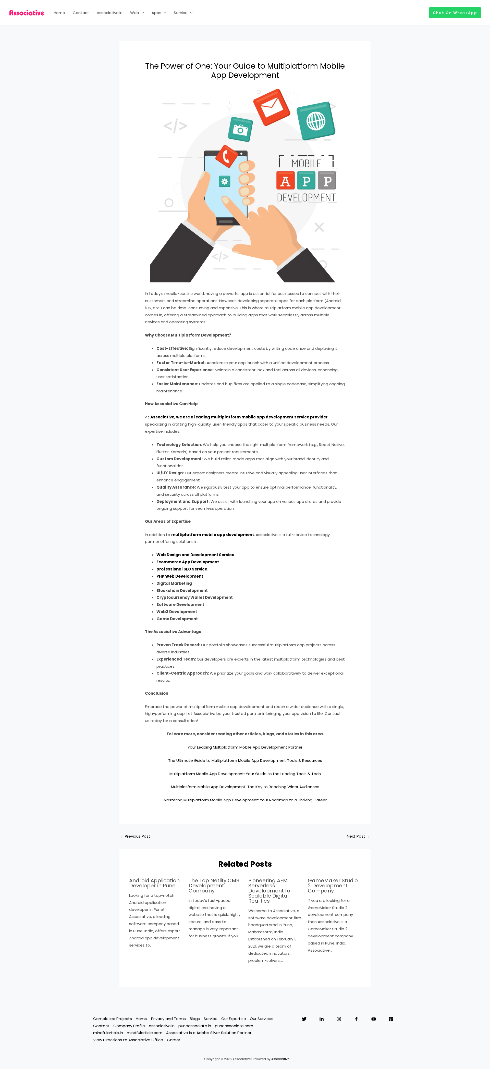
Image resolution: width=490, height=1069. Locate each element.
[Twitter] (304, 1019)
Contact (81, 12)
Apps (156, 12)
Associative (280, 1059)
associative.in (109, 12)
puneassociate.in (194, 1025)
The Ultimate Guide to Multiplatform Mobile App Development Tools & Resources (245, 760)
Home (59, 12)
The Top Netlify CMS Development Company (214, 885)
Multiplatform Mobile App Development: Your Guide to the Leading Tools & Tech (245, 773)
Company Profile (129, 1025)
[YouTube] (373, 1019)
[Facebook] (356, 1019)
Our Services (261, 1018)
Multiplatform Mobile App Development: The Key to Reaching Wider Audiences (245, 786)
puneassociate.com (234, 1025)
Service (181, 12)
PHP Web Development (179, 576)
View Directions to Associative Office (128, 1039)
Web (134, 12)
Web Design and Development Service (195, 554)
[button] (141, 13)
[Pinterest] (391, 1019)
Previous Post (135, 836)
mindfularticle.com (144, 1032)
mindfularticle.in (108, 1032)
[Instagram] (339, 1019)
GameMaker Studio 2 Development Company (333, 885)
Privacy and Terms (168, 1018)
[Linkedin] (321, 1019)
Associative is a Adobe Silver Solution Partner (208, 1032)
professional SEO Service (181, 569)
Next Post (358, 836)
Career (173, 1039)
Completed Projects (112, 1018)
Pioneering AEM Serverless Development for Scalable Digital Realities (270, 890)
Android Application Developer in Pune (154, 883)
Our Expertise (233, 1018)
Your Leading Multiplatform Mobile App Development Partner (245, 747)
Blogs (195, 1018)
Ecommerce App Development (187, 562)
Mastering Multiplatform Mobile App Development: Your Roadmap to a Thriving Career (245, 800)
